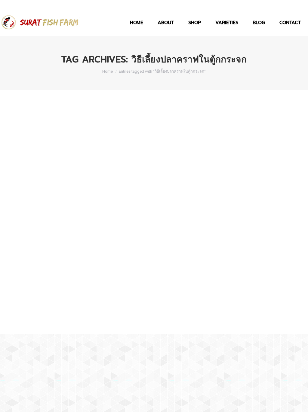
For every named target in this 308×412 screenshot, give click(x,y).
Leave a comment (97, 308)
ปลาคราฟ (15, 308)
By (38, 308)
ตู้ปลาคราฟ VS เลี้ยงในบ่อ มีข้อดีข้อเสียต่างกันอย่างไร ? (78, 296)
